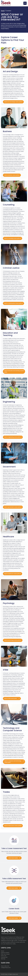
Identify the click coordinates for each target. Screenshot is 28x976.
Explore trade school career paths (12, 825)
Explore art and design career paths (13, 101)
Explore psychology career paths (12, 640)
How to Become (5, 966)
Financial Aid (4, 957)
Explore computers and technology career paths (12, 761)
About (2, 951)
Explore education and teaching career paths (13, 371)
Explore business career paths (11, 175)
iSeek (2, 11)
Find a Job (3, 955)
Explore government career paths (12, 507)
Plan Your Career (5, 954)
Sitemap (3, 959)
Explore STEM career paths (10, 698)
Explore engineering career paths (12, 437)
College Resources (5, 967)
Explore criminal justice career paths (13, 303)
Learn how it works (13, 858)
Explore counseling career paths (12, 238)
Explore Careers (5, 952)
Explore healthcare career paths (12, 573)
